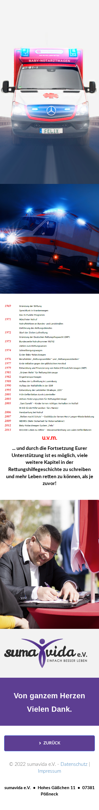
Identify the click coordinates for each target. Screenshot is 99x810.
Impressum (49, 771)
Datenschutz (74, 764)
